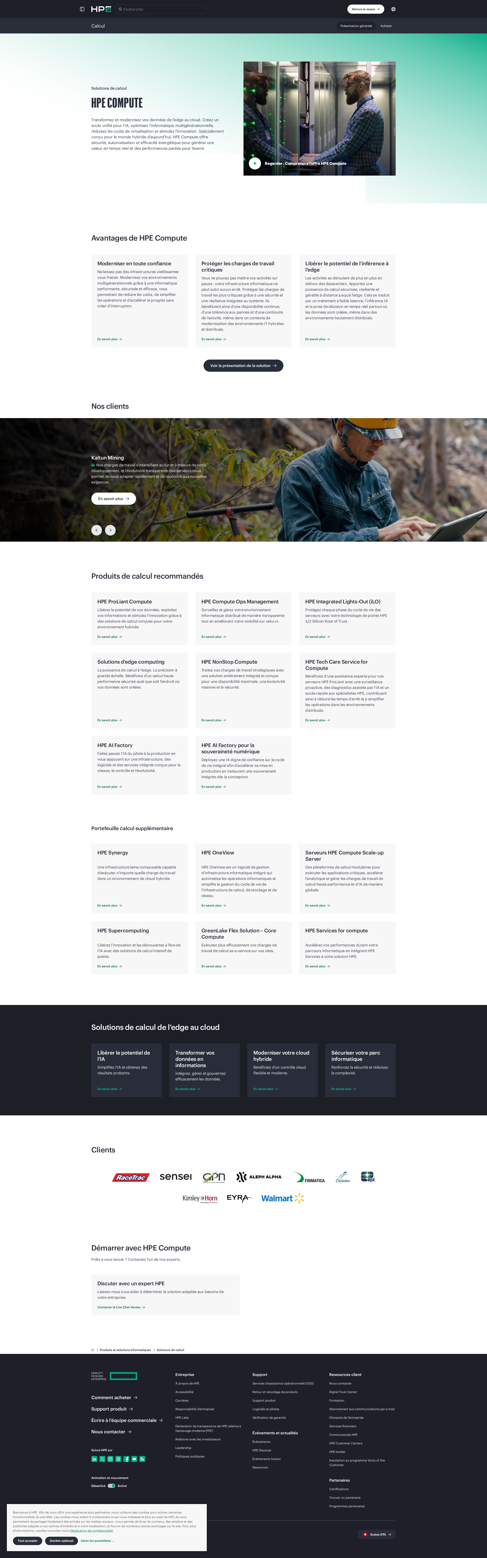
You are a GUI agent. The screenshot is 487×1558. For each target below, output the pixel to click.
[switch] (109, 1486)
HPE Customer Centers (345, 1443)
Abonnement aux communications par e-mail (362, 1409)
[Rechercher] (120, 9)
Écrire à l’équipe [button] (124, 1420)
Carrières (182, 1400)
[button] (82, 9)
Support (109, 1408)
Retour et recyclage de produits (275, 1392)
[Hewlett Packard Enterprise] (101, 9)
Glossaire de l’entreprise (346, 1417)
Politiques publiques (190, 1456)
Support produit (264, 1400)
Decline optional (61, 1540)
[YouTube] (134, 1459)
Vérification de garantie (269, 1417)
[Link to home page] (93, 1350)
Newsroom (260, 1467)
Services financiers (342, 1426)
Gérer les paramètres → (98, 1540)
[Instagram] (110, 1459)
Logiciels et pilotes (265, 1409)
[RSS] (142, 1459)
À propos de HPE (187, 1383)
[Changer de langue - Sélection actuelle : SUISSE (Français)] (393, 8)
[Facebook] (126, 1459)
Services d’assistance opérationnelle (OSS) (283, 1383)
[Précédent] (96, 530)
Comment (111, 1397)
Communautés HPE (343, 1435)
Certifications (339, 1489)
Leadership (183, 1448)
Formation (336, 1400)
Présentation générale (356, 26)
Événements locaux (266, 1459)
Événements (261, 1442)
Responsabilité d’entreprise (194, 1409)
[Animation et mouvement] (111, 1486)
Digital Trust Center (343, 1392)
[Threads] (118, 1459)
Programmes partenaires (347, 1506)
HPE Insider (337, 1452)
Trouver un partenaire (344, 1497)
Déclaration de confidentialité (91, 1531)
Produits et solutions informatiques (126, 1350)
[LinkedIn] (94, 1459)
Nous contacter (340, 1383)
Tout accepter (27, 1540)
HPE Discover (261, 1450)
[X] (102, 1459)
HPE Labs (182, 1417)
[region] (243, 480)
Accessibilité (184, 1392)
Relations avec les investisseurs (198, 1439)
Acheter (386, 26)
